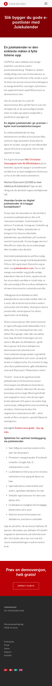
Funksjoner (9, 641)
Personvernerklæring (13, 624)
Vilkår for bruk (11, 627)
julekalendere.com (23, 268)
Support (7, 652)
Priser (6, 645)
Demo (7, 648)
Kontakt (8, 655)
